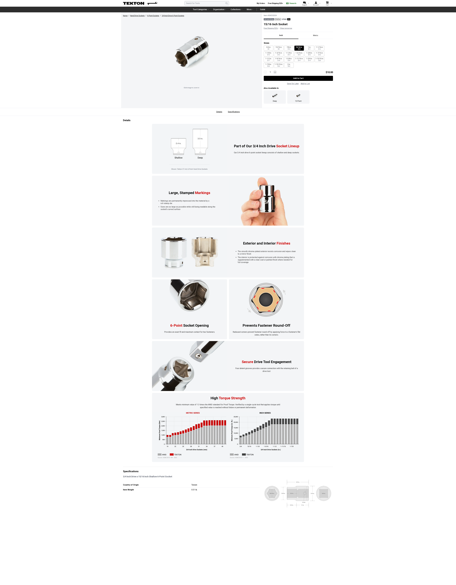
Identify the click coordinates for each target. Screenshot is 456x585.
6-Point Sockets (153, 16)
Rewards (293, 3)
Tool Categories (200, 9)
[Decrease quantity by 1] (265, 72)
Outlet (262, 9)
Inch (281, 35)
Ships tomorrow (286, 28)
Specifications (234, 112)
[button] (191, 52)
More (249, 9)
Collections (236, 9)
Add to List (305, 84)
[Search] (226, 3)
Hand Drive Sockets (137, 16)
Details (219, 112)
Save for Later (293, 84)
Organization (218, 9)
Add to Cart (298, 78)
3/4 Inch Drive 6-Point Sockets (173, 16)
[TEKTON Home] (140, 3)
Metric (315, 35)
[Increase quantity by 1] (275, 72)
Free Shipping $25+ (275, 3)
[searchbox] (207, 3)
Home (125, 16)
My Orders (261, 3)
